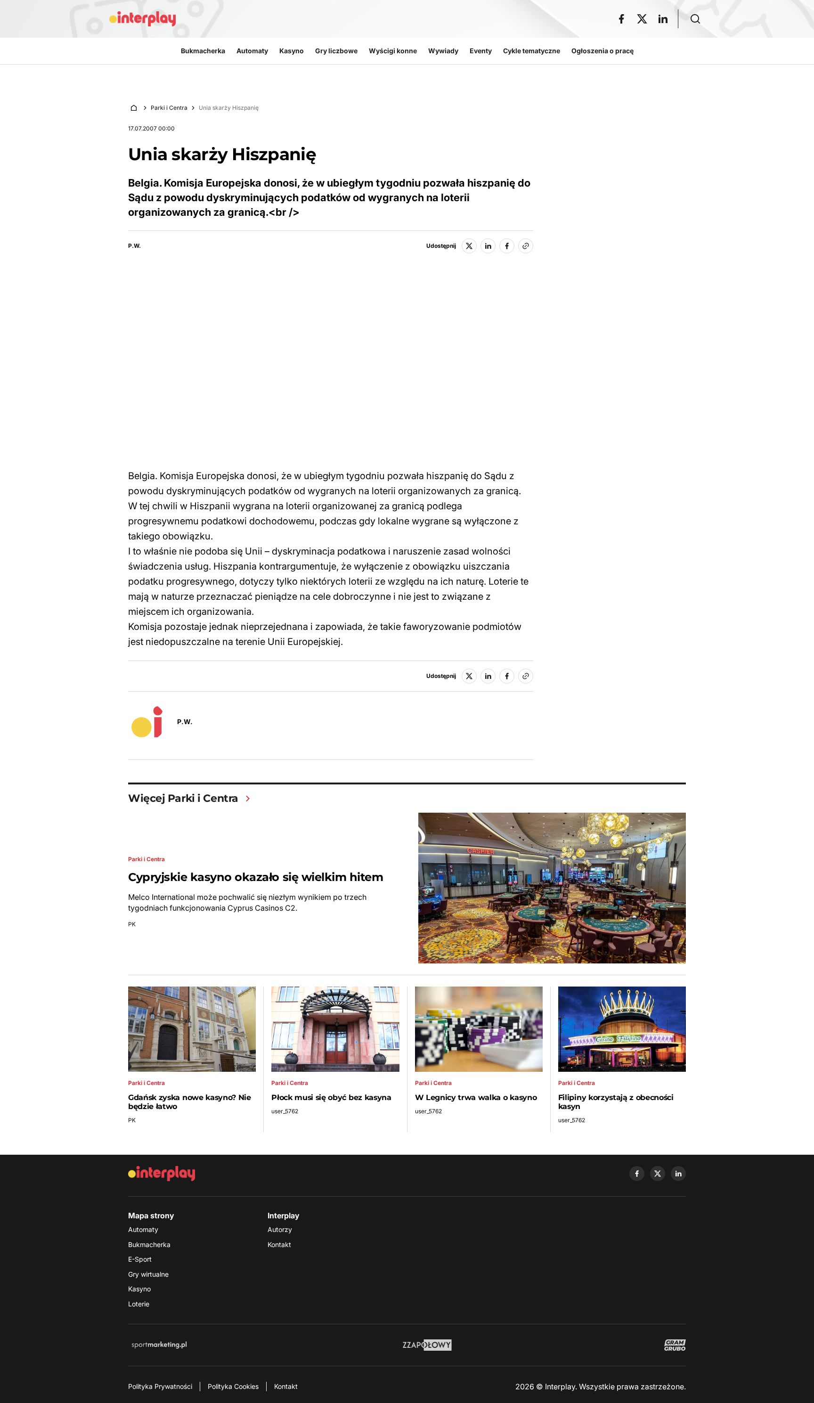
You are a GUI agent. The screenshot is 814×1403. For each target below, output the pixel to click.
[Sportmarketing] (159, 1345)
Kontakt (279, 1244)
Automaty (143, 1229)
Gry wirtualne (148, 1274)
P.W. (134, 246)
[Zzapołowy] (427, 1345)
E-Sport (140, 1259)
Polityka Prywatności (160, 1386)
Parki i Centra (169, 107)
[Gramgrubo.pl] (675, 1345)
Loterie (138, 1304)
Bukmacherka (149, 1244)
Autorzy (280, 1229)
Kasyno (139, 1289)
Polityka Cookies (233, 1386)
